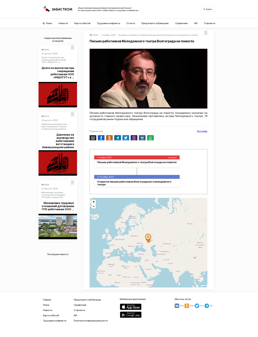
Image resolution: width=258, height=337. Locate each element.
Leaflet (204, 286)
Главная (47, 299)
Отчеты (130, 23)
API (196, 23)
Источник (202, 131)
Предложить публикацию (155, 23)
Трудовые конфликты (108, 23)
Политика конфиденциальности (91, 320)
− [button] (94, 206)
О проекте (209, 23)
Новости (63, 23)
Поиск (48, 23)
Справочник (181, 23)
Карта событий (82, 23)
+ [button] (94, 202)
